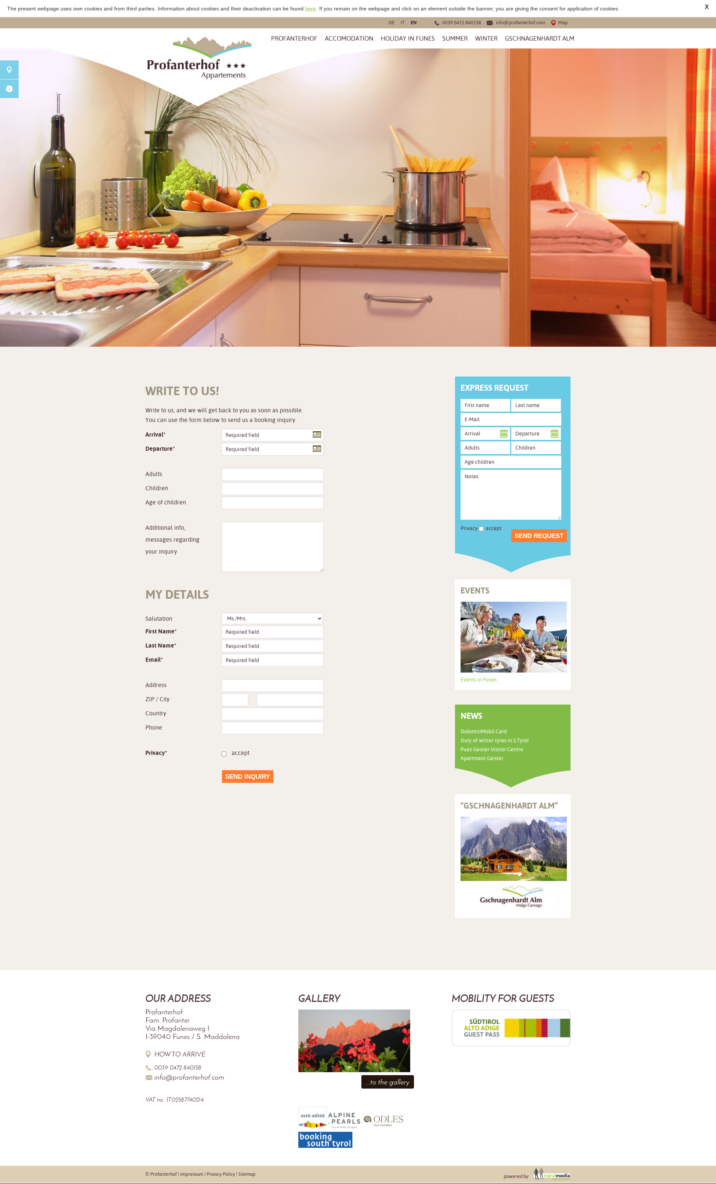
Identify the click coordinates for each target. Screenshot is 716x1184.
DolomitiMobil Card (484, 731)
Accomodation (349, 38)
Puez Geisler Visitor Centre (492, 749)
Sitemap (246, 1174)
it (403, 22)
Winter (486, 38)
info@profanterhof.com (520, 22)
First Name (160, 631)
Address (156, 685)
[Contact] (9, 69)
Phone (153, 727)
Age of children (165, 502)
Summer (455, 38)
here (310, 9)
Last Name (159, 645)
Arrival (154, 434)
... (316, 434)
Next (572, 214)
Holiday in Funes (408, 38)
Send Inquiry (247, 776)
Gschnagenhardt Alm (539, 38)
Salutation (158, 618)
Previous (155, 214)
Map (563, 22)
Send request (539, 535)
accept (240, 752)
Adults (153, 474)
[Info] (9, 88)
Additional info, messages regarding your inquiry (172, 539)
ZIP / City (157, 699)
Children (156, 488)
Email (153, 659)
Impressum (191, 1174)
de (392, 22)
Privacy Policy (221, 1174)
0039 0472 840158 (461, 22)
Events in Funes (479, 680)
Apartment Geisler (482, 758)
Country (155, 713)
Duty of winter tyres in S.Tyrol (495, 740)
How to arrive (179, 1054)
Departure (159, 448)
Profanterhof (294, 38)
